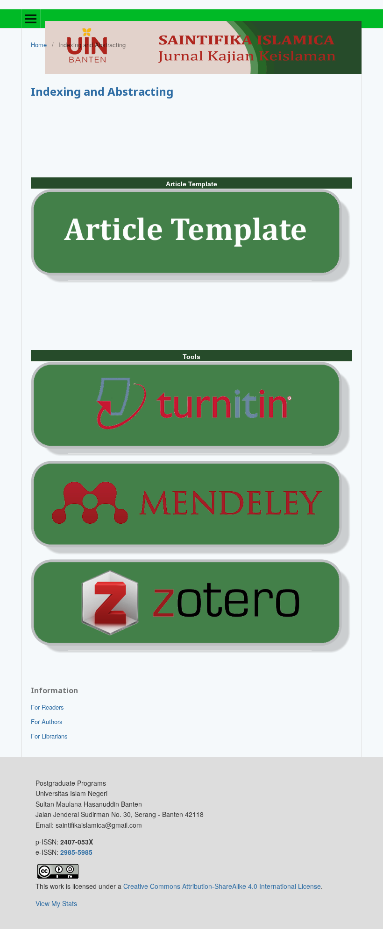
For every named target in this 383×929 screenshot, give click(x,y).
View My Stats (56, 903)
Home (39, 44)
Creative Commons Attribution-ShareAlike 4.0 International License (222, 886)
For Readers (47, 707)
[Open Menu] (30, 18)
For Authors (47, 721)
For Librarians (49, 736)
